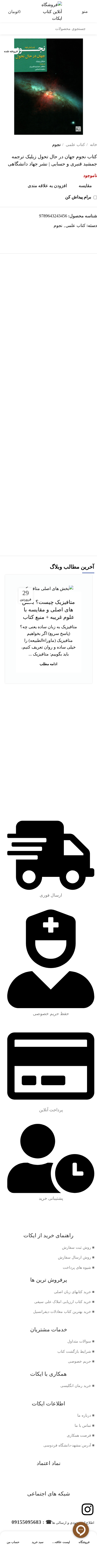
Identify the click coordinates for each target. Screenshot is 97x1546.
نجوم (56, 144)
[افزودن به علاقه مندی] (10, 291)
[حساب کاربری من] (2, 11)
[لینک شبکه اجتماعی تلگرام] (86, 235)
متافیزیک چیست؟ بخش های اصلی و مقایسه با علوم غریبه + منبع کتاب (48, 609)
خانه (93, 144)
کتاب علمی (75, 144)
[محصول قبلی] (13, 144)
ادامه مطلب (48, 664)
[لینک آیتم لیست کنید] (48, 1248)
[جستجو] (91, 28)
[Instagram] (87, 1509)
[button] (48, 373)
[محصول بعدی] (2, 144)
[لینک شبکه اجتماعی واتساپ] (92, 235)
